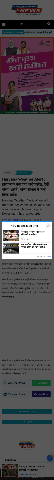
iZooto (48, 256)
